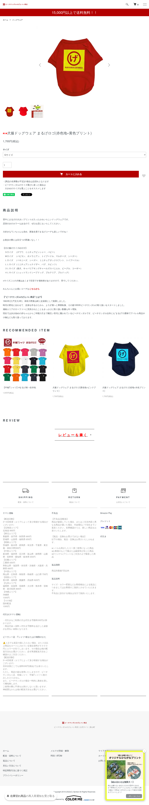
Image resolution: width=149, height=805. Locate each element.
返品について (9, 760)
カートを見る (104, 755)
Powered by (59, 799)
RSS (53, 755)
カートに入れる (74, 174)
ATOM (59, 755)
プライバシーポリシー (13, 775)
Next (109, 65)
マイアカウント (105, 750)
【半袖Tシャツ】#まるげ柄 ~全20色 (19, 387)
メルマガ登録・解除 (60, 750)
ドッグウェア (17, 20)
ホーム (5, 20)
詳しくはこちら (134, 796)
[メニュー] (144, 4)
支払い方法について (12, 765)
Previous (40, 65)
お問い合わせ (104, 760)
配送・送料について (12, 755)
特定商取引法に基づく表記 (15, 770)
